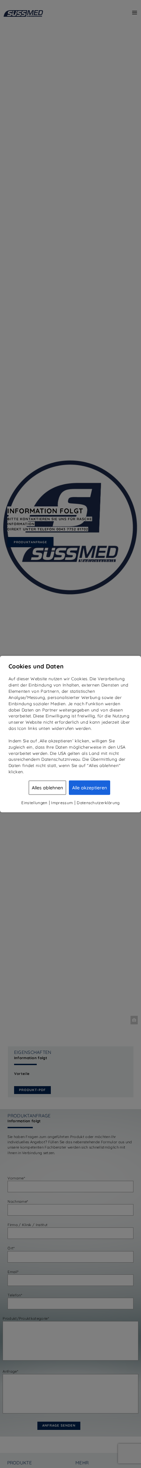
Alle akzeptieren (89, 787)
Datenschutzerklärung (98, 802)
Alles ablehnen (47, 787)
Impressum (62, 802)
